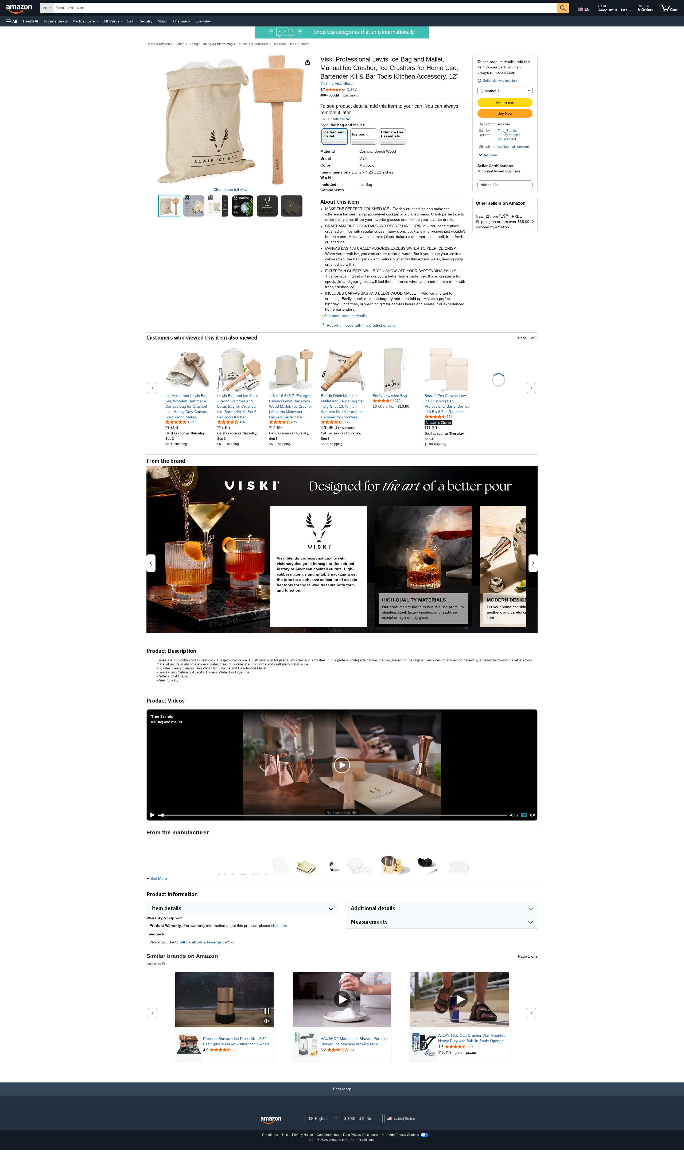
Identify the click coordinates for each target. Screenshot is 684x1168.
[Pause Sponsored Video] (266, 1011)
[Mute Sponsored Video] (266, 1021)
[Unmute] (532, 815)
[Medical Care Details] (97, 21)
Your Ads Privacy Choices (400, 1135)
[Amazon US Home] (271, 1120)
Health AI (30, 21)
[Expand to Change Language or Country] (591, 10)
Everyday (203, 21)
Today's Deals (55, 21)
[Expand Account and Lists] (630, 10)
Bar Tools (279, 44)
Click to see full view (230, 189)
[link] (187, 406)
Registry (145, 21)
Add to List (490, 185)
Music (163, 21)
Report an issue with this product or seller (362, 325)
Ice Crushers (299, 44)
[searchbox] (305, 8)
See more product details (345, 316)
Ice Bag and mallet (166, 721)
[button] (12, 21)
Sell (130, 21)
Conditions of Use (275, 1135)
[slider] (332, 815)
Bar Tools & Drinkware (252, 44)
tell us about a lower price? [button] (205, 942)
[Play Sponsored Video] (342, 1000)
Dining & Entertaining (217, 44)
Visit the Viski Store (336, 83)
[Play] (151, 815)
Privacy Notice (302, 1135)
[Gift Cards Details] (122, 21)
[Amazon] (19, 8)
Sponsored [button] (153, 963)
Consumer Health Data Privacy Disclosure (347, 1135)
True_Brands (507, 131)
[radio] (169, 206)
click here (279, 925)
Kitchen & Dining (186, 44)
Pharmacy (181, 21)
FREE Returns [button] (333, 119)
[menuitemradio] (524, 815)
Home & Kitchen (158, 44)
